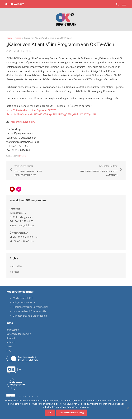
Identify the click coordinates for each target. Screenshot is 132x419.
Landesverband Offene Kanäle (30, 311)
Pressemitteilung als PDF (23, 121)
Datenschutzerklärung (18, 333)
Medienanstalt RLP (23, 298)
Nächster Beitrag (99, 170)
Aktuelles (17, 266)
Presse (18, 37)
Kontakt (10, 338)
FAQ (8, 350)
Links (9, 346)
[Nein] (128, 407)
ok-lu (28, 50)
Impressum (12, 329)
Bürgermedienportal (24, 302)
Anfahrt (10, 342)
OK (50, 412)
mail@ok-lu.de (26, 225)
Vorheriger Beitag (28, 170)
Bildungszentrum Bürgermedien (31, 306)
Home (9, 37)
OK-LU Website (14, 4)
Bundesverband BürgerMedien (30, 315)
